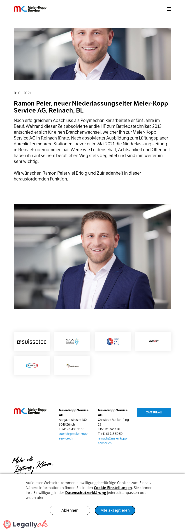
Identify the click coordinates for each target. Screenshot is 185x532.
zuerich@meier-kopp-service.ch (74, 436)
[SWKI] (113, 341)
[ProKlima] (32, 365)
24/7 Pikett (154, 412)
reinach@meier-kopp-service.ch (113, 441)
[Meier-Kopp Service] (34, 9)
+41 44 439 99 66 (72, 429)
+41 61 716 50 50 (111, 434)
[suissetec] (32, 341)
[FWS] (72, 365)
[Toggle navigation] (169, 9)
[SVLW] (72, 341)
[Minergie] (153, 341)
